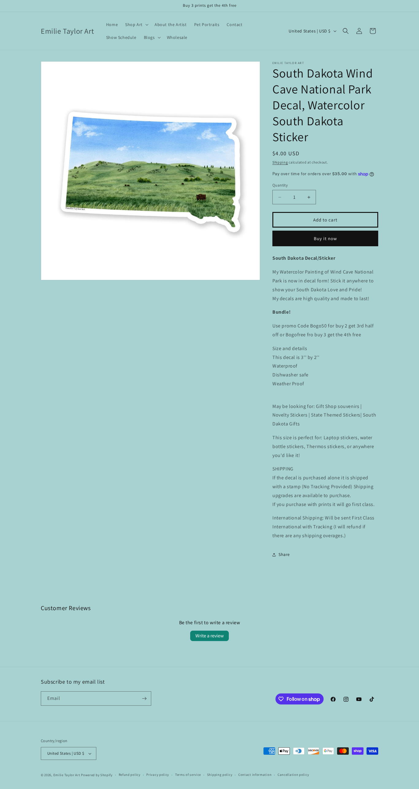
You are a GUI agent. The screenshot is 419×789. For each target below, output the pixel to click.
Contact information (254, 774)
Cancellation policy (293, 774)
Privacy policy (157, 774)
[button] (136, 24)
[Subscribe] (144, 698)
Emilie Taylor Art (66, 775)
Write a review (209, 635)
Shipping (280, 162)
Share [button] (284, 554)
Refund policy (129, 774)
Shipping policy (220, 774)
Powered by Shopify (97, 775)
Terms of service (188, 774)
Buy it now (325, 238)
